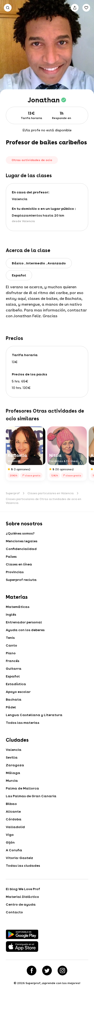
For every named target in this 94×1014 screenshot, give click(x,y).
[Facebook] (31, 970)
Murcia (12, 780)
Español (13, 676)
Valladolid (15, 827)
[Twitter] (47, 970)
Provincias (15, 572)
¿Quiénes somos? (20, 533)
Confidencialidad (21, 549)
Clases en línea (19, 564)
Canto (11, 645)
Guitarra (13, 668)
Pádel (11, 707)
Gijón (10, 842)
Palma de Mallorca (22, 788)
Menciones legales (21, 541)
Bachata (13, 699)
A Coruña (14, 850)
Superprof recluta (21, 580)
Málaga (13, 773)
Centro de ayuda (21, 904)
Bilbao (11, 804)
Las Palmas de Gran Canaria (31, 796)
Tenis (10, 638)
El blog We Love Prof (23, 889)
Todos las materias (22, 723)
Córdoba (13, 819)
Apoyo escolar (18, 692)
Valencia (13, 750)
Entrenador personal (24, 622)
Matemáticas (17, 607)
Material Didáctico (22, 897)
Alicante (13, 811)
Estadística (16, 684)
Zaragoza (15, 765)
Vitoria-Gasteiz (19, 858)
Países (11, 556)
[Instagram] (62, 970)
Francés (12, 661)
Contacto (14, 912)
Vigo (10, 835)
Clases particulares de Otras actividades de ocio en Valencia (43, 501)
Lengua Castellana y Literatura (34, 715)
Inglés (11, 614)
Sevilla (12, 757)
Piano (11, 653)
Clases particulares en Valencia (50, 493)
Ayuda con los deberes (25, 630)
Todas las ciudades (23, 865)
